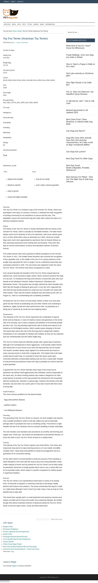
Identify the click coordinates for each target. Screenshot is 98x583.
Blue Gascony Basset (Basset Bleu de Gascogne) (20, 546)
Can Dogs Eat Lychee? (76, 152)
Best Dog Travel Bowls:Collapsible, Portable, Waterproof (78, 167)
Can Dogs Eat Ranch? (75, 131)
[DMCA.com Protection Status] (5, 582)
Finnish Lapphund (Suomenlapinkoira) (16, 531)
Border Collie (7, 534)
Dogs (12, 551)
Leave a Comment (22, 42)
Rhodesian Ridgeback (10, 529)
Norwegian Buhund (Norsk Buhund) (15, 536)
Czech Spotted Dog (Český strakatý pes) (17, 539)
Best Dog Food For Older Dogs (79, 158)
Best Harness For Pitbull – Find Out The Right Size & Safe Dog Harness (79, 179)
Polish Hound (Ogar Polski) (12, 544)
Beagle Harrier (8, 526)
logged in (15, 566)
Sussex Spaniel (8, 541)
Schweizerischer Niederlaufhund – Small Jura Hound (21, 549)
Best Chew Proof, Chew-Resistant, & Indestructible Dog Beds (79, 121)
